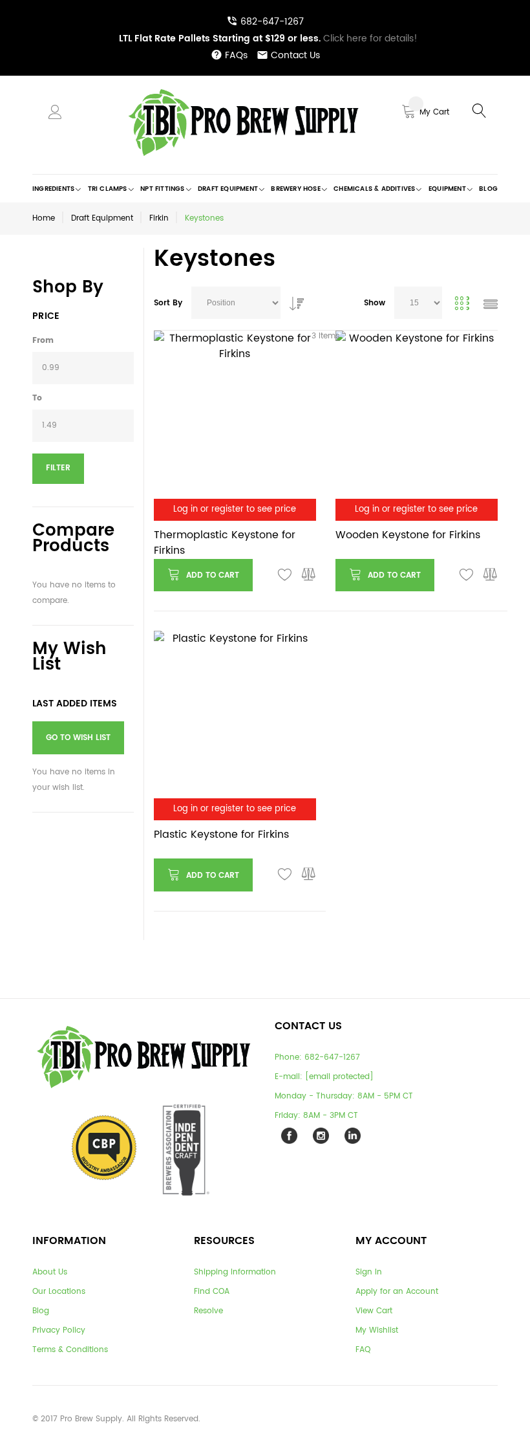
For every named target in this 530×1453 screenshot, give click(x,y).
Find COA (211, 1291)
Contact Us (295, 55)
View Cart (373, 1311)
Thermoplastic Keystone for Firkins (224, 543)
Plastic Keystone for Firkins (221, 834)
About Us (49, 1272)
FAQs (236, 55)
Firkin (159, 218)
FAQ (362, 1350)
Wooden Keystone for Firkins (407, 535)
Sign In (368, 1272)
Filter (58, 468)
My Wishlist (376, 1330)
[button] (285, 575)
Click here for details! (268, 38)
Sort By (168, 303)
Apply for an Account (396, 1291)
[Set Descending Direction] (293, 300)
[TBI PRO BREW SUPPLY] (243, 88)
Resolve (208, 1311)
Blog (40, 1311)
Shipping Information (235, 1272)
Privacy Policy (58, 1330)
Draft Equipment (102, 218)
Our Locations (58, 1291)
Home (43, 218)
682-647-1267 (272, 21)
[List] (490, 306)
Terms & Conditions (70, 1350)
